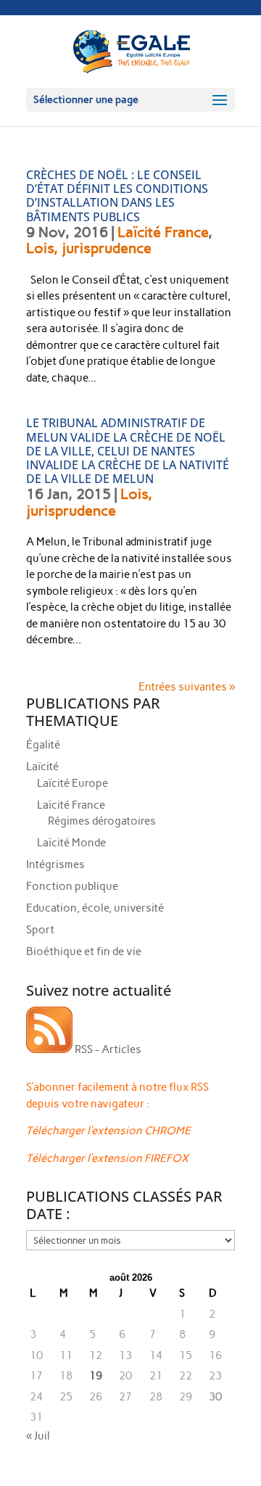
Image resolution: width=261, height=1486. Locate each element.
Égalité (43, 744)
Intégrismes (55, 864)
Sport (40, 929)
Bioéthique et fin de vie (83, 951)
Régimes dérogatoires (102, 820)
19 (95, 1375)
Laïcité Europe (72, 783)
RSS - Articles (106, 1049)
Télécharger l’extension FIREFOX (107, 1158)
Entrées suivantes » (186, 686)
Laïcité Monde (71, 842)
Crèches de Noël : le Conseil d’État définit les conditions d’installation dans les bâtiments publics (117, 196)
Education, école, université (95, 908)
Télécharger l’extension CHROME (108, 1130)
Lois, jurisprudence (89, 248)
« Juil (38, 1435)
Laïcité (42, 766)
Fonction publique (72, 886)
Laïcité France (162, 232)
